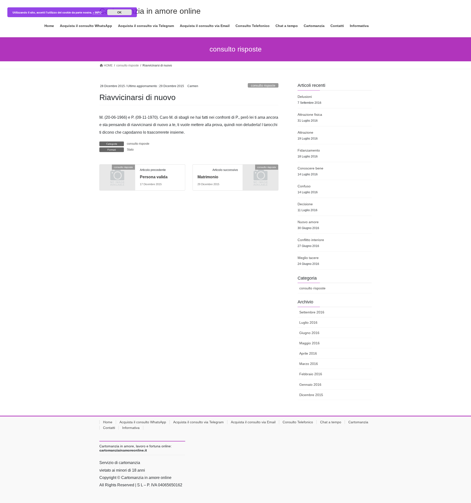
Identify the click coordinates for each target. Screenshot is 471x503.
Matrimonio (207, 177)
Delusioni (305, 97)
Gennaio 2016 (310, 385)
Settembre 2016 (311, 312)
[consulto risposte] (117, 175)
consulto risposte (263, 85)
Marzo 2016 (308, 364)
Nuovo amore (308, 222)
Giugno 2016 (309, 333)
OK (119, 12)
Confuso (304, 186)
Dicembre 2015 (311, 395)
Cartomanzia (358, 422)
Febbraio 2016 (310, 374)
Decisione (305, 204)
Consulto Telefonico (298, 422)
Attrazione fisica (310, 114)
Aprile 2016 (308, 353)
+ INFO (97, 12)
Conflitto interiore (311, 240)
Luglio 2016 (308, 322)
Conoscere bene (310, 168)
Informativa (131, 428)
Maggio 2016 (309, 343)
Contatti (109, 428)
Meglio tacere (308, 258)
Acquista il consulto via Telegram (198, 422)
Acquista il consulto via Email (253, 422)
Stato (130, 149)
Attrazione (305, 132)
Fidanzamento (309, 150)
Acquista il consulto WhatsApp (142, 422)
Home (107, 422)
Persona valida (154, 177)
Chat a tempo (330, 422)
